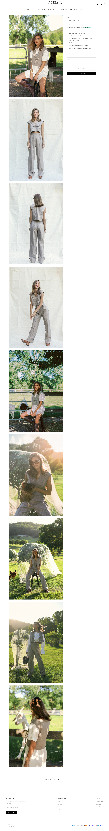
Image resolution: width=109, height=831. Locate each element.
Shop (33, 9)
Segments (41, 9)
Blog (81, 9)
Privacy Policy (99, 806)
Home (27, 9)
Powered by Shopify (10, 827)
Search (58, 801)
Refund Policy (99, 804)
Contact (59, 809)
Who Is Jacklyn (53, 9)
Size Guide (59, 804)
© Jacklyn (9, 824)
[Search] (101, 4)
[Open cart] (104, 4)
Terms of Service (99, 801)
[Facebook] (71, 53)
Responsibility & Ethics (69, 9)
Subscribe (11, 812)
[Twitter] (73, 53)
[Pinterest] (75, 53)
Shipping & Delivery (61, 806)
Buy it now (81, 73)
